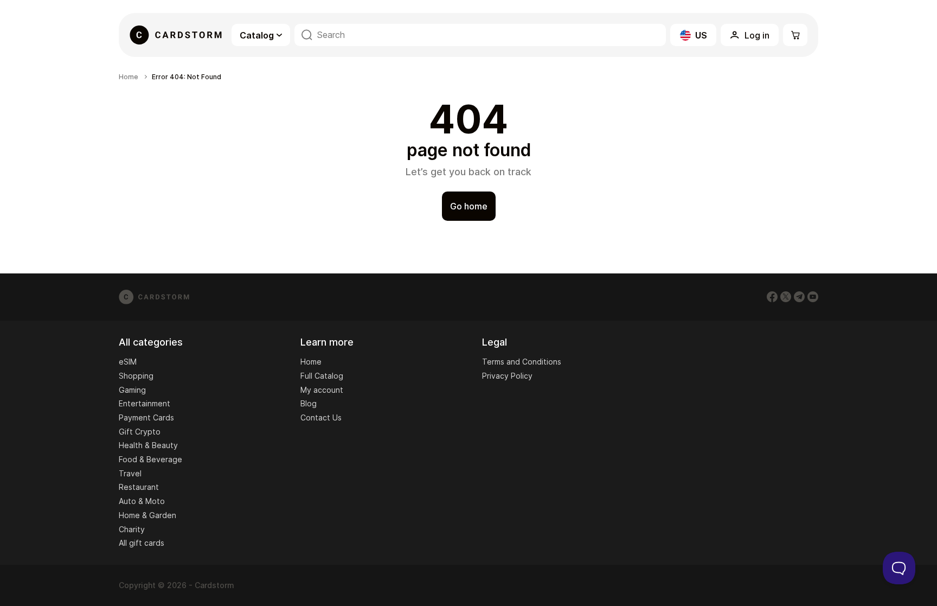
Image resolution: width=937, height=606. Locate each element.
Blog (308, 403)
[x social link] (785, 296)
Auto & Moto (142, 501)
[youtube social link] (812, 296)
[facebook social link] (772, 296)
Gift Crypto (140, 431)
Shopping (136, 375)
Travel (130, 473)
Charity (132, 529)
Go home (468, 206)
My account (321, 389)
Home (128, 77)
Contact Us (321, 417)
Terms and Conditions (521, 361)
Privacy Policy (507, 375)
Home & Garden (147, 515)
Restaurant (139, 487)
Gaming (132, 389)
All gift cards (141, 542)
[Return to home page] (176, 35)
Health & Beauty (148, 445)
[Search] (306, 35)
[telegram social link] (799, 296)
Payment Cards (146, 417)
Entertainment (144, 403)
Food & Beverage (150, 459)
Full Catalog (321, 375)
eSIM (128, 361)
